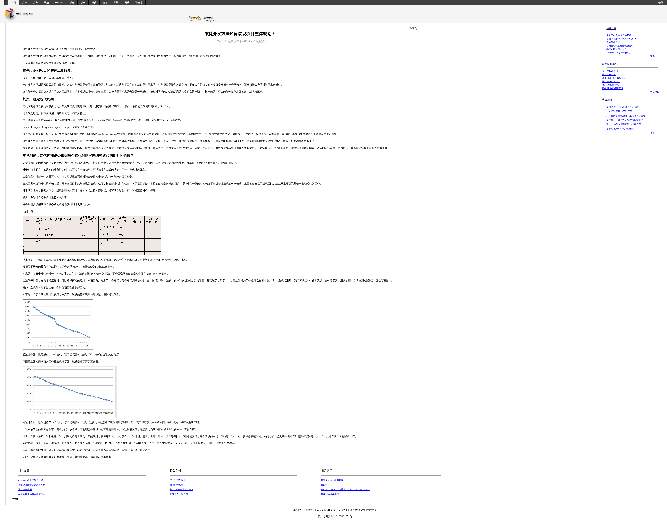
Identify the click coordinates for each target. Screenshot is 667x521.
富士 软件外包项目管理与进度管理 (623, 124)
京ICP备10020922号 (367, 510)
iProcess (59, 2)
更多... (653, 56)
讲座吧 (138, 2)
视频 (46, 2)
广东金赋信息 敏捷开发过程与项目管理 (625, 115)
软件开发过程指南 (179, 494)
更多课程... (655, 92)
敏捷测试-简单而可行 (612, 88)
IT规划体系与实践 (330, 494)
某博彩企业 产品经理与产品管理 (622, 107)
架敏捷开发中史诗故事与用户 (33, 485)
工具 (116, 2)
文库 (35, 2)
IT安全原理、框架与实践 (333, 480)
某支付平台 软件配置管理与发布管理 (624, 120)
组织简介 (297, 510)
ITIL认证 (325, 485)
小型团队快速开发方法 (617, 49)
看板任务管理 (25, 489)
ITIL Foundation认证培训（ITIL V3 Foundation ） (345, 489)
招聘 (94, 2)
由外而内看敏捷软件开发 (30, 480)
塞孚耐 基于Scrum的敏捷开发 (620, 128)
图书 (127, 2)
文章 (24, 2)
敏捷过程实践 (176, 485)
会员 (660, 2)
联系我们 (308, 510)
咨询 (105, 2)
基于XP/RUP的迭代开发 (181, 489)
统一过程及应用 (178, 480)
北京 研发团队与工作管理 (619, 111)
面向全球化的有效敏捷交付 (31, 494)
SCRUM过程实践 (610, 85)
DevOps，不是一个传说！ (619, 52)
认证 (83, 2)
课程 (72, 2)
